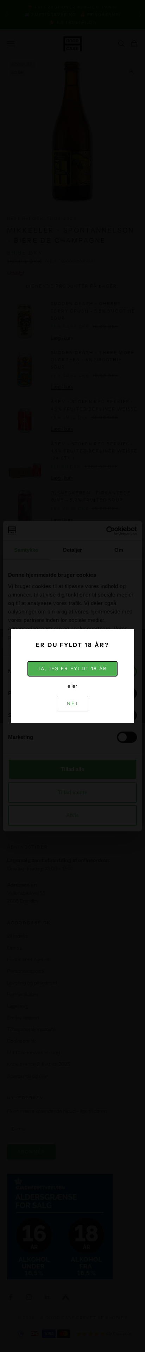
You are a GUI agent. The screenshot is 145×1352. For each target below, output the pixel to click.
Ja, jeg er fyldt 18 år (72, 668)
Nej (72, 703)
